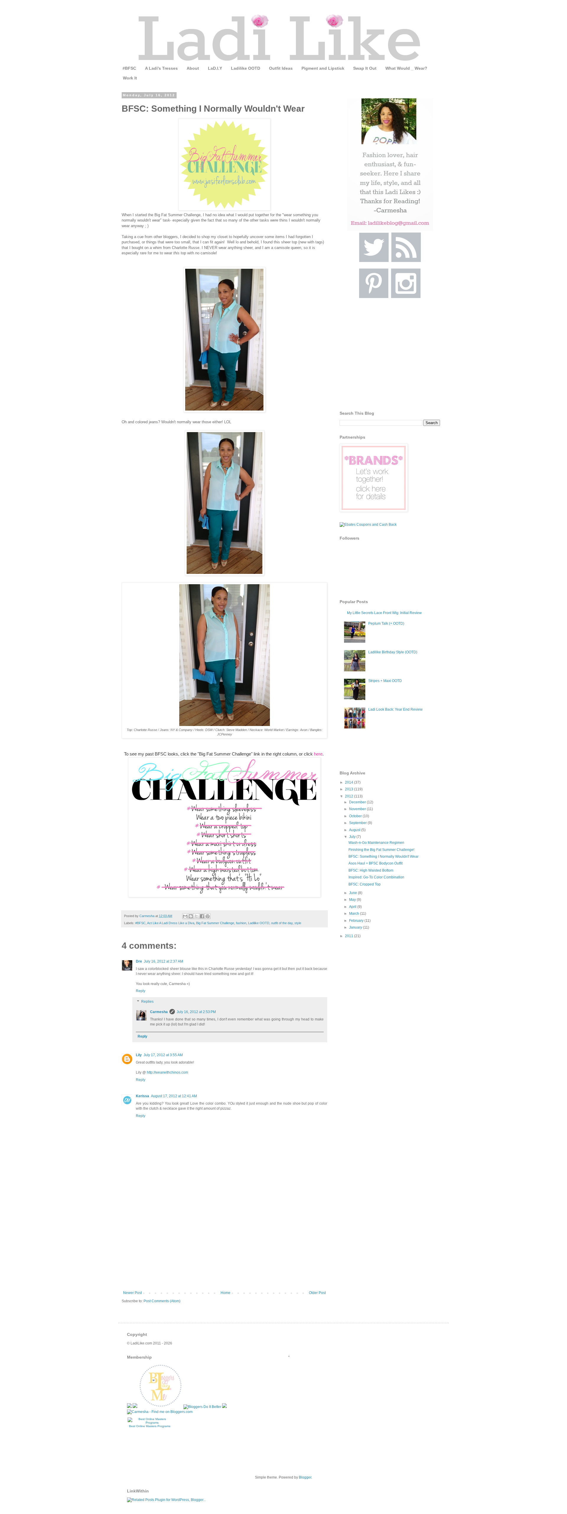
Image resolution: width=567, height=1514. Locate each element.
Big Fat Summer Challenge (215, 923)
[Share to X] (196, 916)
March (354, 913)
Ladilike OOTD (245, 68)
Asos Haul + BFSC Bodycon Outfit (375, 863)
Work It (130, 78)
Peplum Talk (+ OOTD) (386, 623)
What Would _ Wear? (406, 68)
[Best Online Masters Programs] (150, 1422)
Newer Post (132, 1293)
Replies (147, 1001)
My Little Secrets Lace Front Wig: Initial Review (384, 613)
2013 (349, 789)
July (352, 837)
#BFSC (129, 68)
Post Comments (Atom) (162, 1301)
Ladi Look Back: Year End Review (395, 709)
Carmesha (159, 1012)
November (358, 809)
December (358, 802)
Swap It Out (365, 68)
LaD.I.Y (215, 68)
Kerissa (142, 1096)
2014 (349, 782)
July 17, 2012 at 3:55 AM (163, 1055)
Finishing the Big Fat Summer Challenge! (381, 850)
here (318, 753)
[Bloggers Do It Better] (202, 1407)
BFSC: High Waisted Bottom (370, 870)
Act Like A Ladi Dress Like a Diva (170, 923)
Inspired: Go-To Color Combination (376, 877)
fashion (241, 923)
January (356, 927)
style (297, 923)
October (356, 816)
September (358, 823)
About (193, 68)
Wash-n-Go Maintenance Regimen (376, 843)
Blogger (305, 1477)
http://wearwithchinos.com (167, 1072)
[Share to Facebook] (202, 916)
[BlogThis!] (191, 916)
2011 (349, 936)
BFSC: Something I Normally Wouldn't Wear (383, 856)
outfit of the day (282, 923)
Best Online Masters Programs (149, 1426)
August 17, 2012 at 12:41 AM (174, 1096)
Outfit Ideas (281, 68)
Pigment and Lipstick (323, 68)
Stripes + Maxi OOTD (385, 681)
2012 (349, 796)
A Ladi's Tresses (161, 68)
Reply (140, 991)
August (355, 830)
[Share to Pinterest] (208, 916)
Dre (139, 961)
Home (225, 1293)
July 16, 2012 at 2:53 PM (196, 1012)
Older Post (317, 1293)
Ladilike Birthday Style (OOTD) (392, 652)
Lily (139, 1055)
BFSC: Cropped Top (364, 884)
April (353, 907)
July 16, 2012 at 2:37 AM (163, 961)
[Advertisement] (224, 1246)
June (353, 893)
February (356, 921)
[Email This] (185, 916)
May (353, 900)
